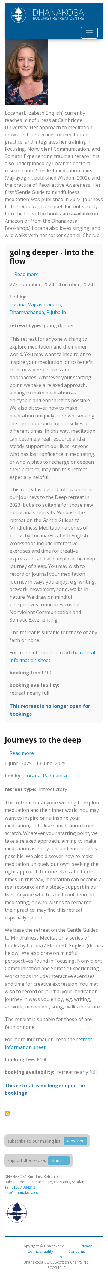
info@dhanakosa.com (23, 1192)
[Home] (46, 14)
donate (59, 1160)
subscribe (75, 1141)
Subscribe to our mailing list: (35, 1141)
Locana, (18, 304)
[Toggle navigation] (89, 33)
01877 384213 (23, 1187)
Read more (26, 274)
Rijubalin (56, 312)
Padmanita (55, 775)
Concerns (77, 1251)
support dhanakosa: (27, 1160)
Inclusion (56, 1256)
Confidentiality (40, 1251)
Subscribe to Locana (7, 1113)
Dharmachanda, (27, 312)
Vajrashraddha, (45, 304)
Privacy (86, 1245)
